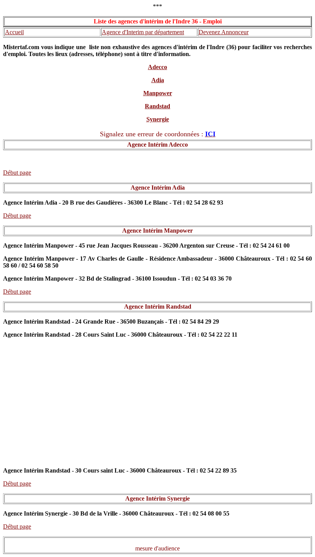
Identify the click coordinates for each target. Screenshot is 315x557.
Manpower (157, 93)
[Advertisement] (157, 406)
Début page (17, 172)
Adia (157, 80)
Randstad (157, 106)
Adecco (157, 67)
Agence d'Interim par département (143, 32)
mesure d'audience (157, 548)
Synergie (157, 119)
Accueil (14, 32)
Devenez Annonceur (224, 32)
